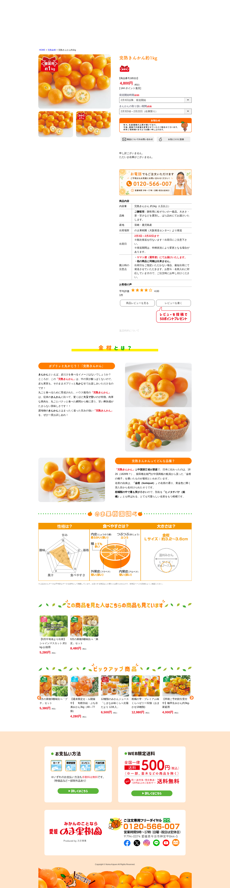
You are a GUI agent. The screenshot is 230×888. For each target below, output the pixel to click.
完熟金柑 (52, 50)
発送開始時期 (129, 95)
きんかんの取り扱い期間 (135, 106)
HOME (42, 50)
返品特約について (129, 330)
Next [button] (190, 697)
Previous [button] (38, 697)
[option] (63, 552)
